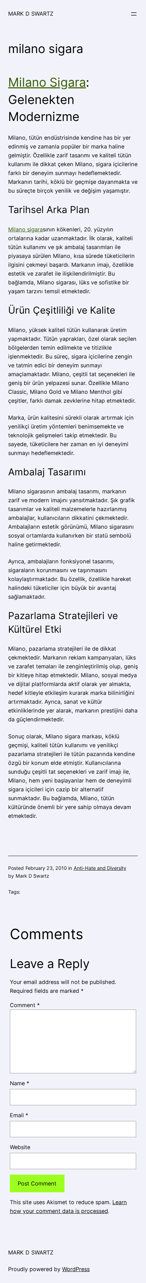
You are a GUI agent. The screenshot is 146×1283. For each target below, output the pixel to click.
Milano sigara (25, 229)
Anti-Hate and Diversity (100, 868)
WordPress (76, 1269)
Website (20, 1147)
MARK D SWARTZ (30, 13)
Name (19, 1083)
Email (19, 1115)
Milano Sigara (47, 82)
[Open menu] (134, 14)
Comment (25, 1005)
